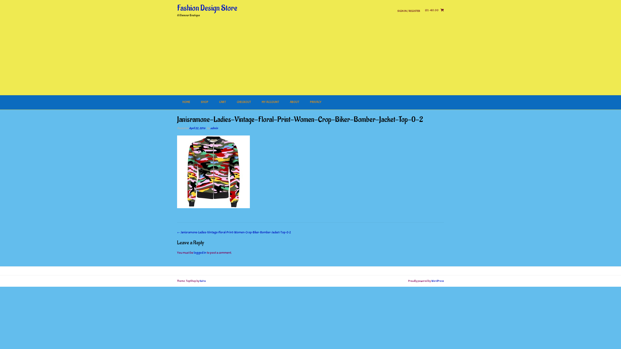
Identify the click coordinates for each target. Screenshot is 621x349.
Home (186, 102)
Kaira (203, 281)
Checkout (244, 102)
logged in (200, 253)
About (294, 102)
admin (214, 128)
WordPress (437, 281)
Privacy (315, 102)
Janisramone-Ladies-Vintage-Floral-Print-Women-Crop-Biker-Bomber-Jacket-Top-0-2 (234, 232)
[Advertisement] (310, 59)
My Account (270, 102)
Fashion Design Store (207, 8)
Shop (204, 102)
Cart (222, 102)
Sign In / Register (408, 11)
